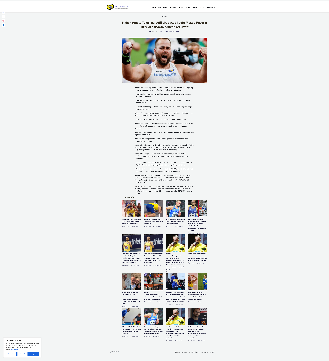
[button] (221, 7)
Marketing (184, 352)
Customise (11, 354)
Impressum (204, 352)
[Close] (39, 339)
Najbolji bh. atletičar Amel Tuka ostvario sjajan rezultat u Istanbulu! (153, 221)
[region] (22, 348)
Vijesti (154, 7)
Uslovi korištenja (194, 352)
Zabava (195, 7)
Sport (188, 7)
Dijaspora (173, 7)
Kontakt (211, 352)
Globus (181, 7)
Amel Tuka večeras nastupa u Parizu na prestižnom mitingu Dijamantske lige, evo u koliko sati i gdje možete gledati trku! (153, 258)
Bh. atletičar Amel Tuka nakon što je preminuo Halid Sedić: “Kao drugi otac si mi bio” (131, 221)
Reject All (22, 354)
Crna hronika (162, 7)
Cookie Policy (14, 349)
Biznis (202, 7)
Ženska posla (210, 7)
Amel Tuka (168, 31)
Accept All (33, 354)
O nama (177, 352)
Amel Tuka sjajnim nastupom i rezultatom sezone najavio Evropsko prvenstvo (175, 221)
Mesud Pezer (175, 31)
